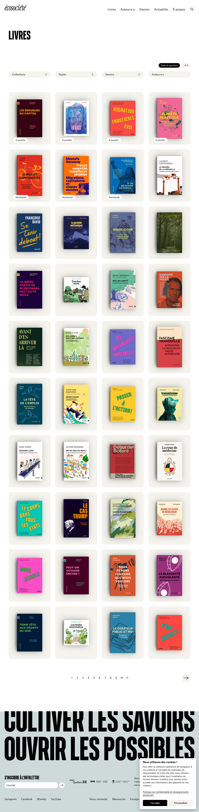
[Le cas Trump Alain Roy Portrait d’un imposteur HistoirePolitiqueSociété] (76, 518)
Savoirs (144, 9)
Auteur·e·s (127, 9)
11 (127, 677)
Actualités (161, 9)
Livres (112, 9)
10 (121, 677)
